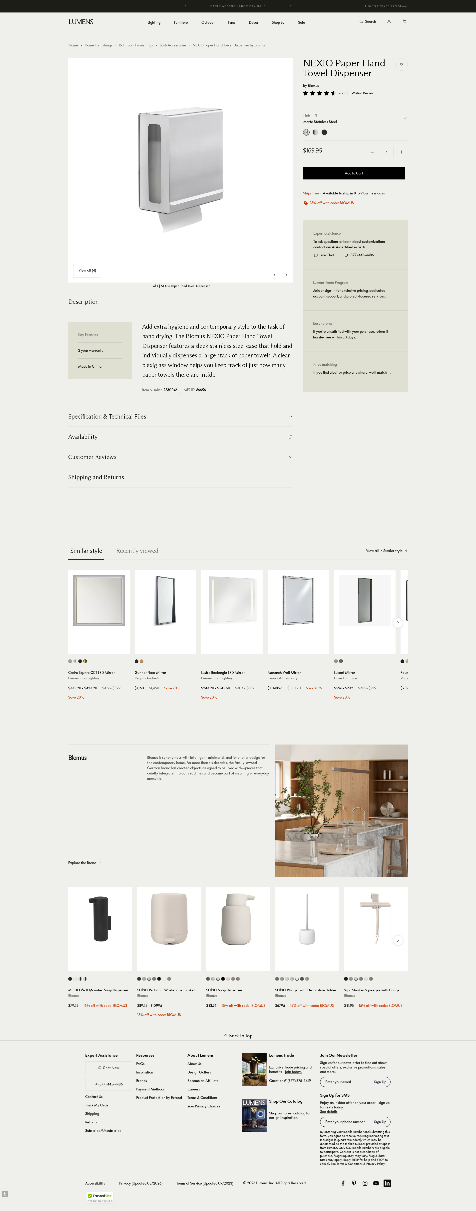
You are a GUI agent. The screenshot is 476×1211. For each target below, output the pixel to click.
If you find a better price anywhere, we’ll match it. (352, 372)
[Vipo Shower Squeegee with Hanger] (376, 919)
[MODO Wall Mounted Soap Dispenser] (100, 919)
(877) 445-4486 (362, 255)
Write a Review (363, 93)
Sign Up (380, 1082)
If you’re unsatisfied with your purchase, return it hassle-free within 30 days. (350, 334)
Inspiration (144, 1072)
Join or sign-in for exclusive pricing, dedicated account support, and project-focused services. (349, 293)
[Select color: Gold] (407, 661)
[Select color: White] (75, 979)
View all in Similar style (384, 551)
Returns (91, 1122)
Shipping (92, 1113)
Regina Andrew (147, 678)
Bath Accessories (173, 45)
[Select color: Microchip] (144, 979)
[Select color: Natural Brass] (141, 661)
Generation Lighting (84, 678)
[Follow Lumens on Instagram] (365, 1183)
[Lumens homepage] (81, 22)
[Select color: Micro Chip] (351, 979)
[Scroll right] (398, 623)
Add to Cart (354, 173)
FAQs (140, 1063)
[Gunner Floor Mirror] (165, 600)
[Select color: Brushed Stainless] (80, 979)
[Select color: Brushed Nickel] (70, 661)
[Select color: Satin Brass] (85, 661)
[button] (319, 93)
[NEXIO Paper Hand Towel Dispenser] (180, 170)
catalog (299, 1113)
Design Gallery (199, 1072)
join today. (293, 1071)
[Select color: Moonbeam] (149, 979)
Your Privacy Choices (203, 1106)
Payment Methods (150, 1089)
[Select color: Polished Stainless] (85, 979)
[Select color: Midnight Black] (80, 661)
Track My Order (97, 1105)
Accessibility (95, 1183)
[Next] (290, 6)
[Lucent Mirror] (365, 600)
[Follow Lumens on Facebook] (343, 1183)
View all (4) (87, 270)
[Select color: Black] (402, 661)
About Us (194, 1063)
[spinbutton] (387, 152)
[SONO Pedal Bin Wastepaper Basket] (169, 919)
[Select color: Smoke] (341, 661)
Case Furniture (345, 678)
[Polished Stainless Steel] (315, 132)
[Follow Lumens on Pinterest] (354, 1183)
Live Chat (327, 255)
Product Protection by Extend (159, 1097)
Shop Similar (102, 648)
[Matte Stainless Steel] (306, 132)
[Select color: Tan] (169, 979)
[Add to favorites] (401, 64)
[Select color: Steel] (136, 661)
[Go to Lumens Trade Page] (254, 1069)
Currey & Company (283, 678)
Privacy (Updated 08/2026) (140, 1183)
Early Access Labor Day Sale (238, 6)
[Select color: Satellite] (154, 979)
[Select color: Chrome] (75, 661)
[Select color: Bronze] (336, 661)
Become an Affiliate (203, 1080)
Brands (141, 1080)
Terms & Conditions (202, 1097)
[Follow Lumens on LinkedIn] (387, 1183)
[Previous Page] (275, 275)
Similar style (86, 550)
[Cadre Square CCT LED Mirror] (99, 600)
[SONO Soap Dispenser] (238, 919)
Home (73, 45)
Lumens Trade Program (386, 6)
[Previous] (185, 6)
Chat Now (111, 1067)
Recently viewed (137, 550)
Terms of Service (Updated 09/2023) (204, 1183)
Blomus (313, 85)
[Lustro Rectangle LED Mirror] (232, 600)
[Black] (324, 132)
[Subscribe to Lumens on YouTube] (376, 1183)
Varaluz (406, 678)
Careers (193, 1089)
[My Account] (389, 22)
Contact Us (94, 1096)
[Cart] (405, 22)
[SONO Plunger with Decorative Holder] (307, 919)
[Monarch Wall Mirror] (298, 600)
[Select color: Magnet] (139, 979)
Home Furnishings (98, 45)
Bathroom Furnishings (136, 45)
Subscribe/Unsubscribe (103, 1130)
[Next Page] (285, 275)
